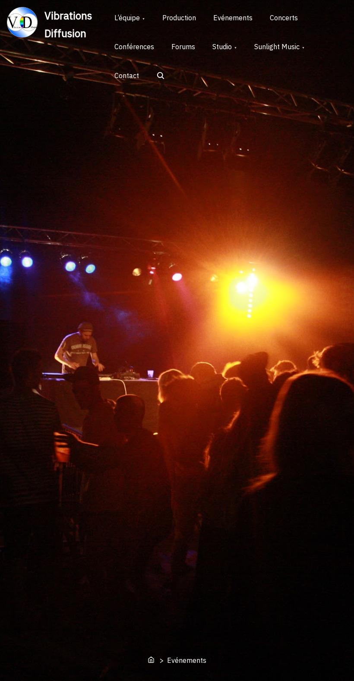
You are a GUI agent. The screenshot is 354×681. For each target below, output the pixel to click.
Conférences (134, 46)
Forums (183, 46)
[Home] (152, 660)
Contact (126, 75)
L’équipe (127, 17)
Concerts (284, 17)
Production (179, 17)
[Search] (161, 76)
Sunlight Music (277, 46)
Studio (222, 46)
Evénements (233, 17)
